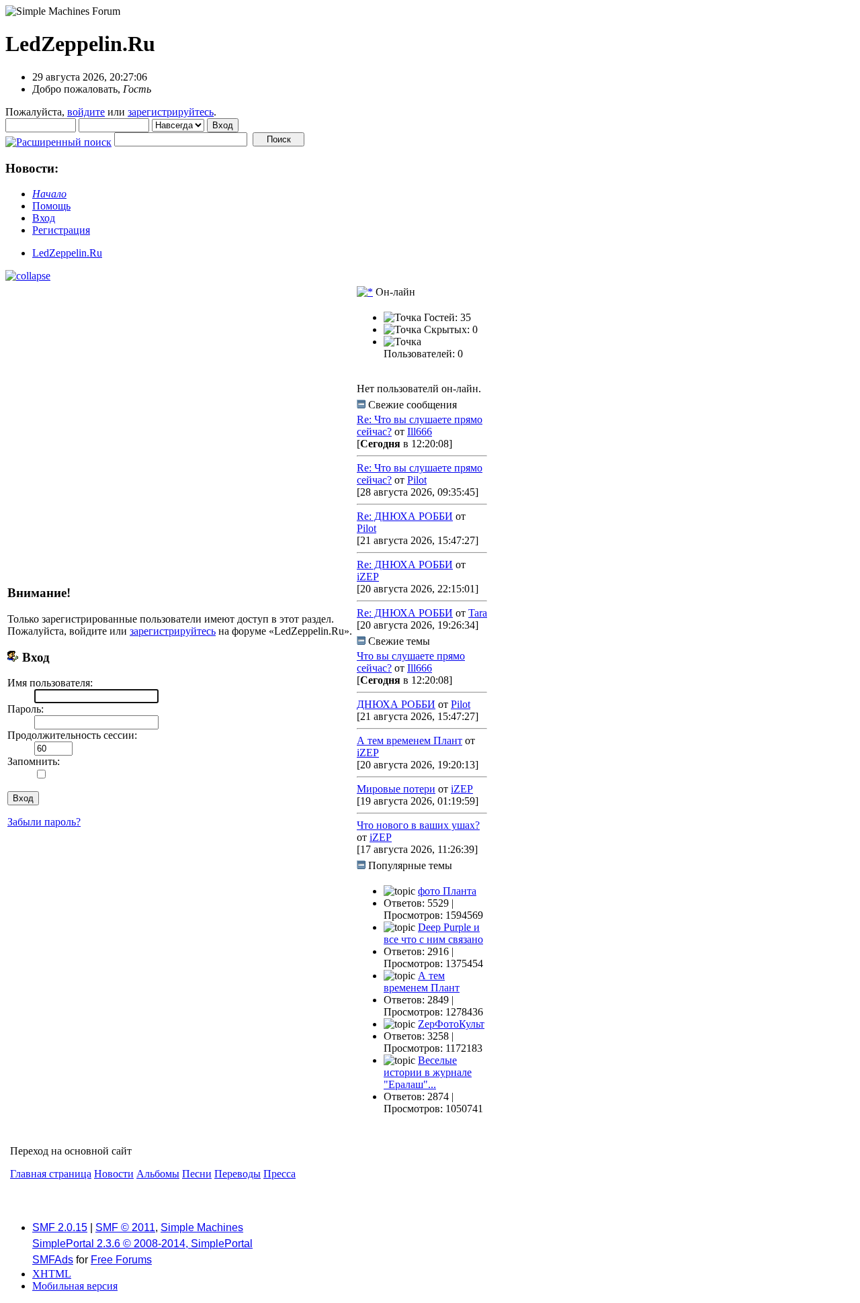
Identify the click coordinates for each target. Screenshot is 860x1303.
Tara (477, 613)
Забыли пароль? (44, 821)
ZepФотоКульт (451, 1024)
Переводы (237, 1173)
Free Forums (121, 1259)
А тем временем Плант (409, 740)
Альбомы (157, 1173)
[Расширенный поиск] (58, 138)
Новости (114, 1173)
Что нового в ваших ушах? (418, 825)
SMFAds (52, 1259)
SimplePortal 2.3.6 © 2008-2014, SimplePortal (142, 1243)
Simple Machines (202, 1227)
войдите (86, 112)
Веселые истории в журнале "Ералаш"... (428, 1072)
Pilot (417, 480)
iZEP (368, 576)
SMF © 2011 (125, 1227)
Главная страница (50, 1173)
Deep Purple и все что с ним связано (433, 933)
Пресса (279, 1173)
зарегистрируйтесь (171, 112)
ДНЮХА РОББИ (396, 704)
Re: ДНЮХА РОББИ (405, 516)
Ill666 (419, 431)
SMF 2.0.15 (59, 1227)
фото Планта (447, 891)
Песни (197, 1173)
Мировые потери (396, 789)
